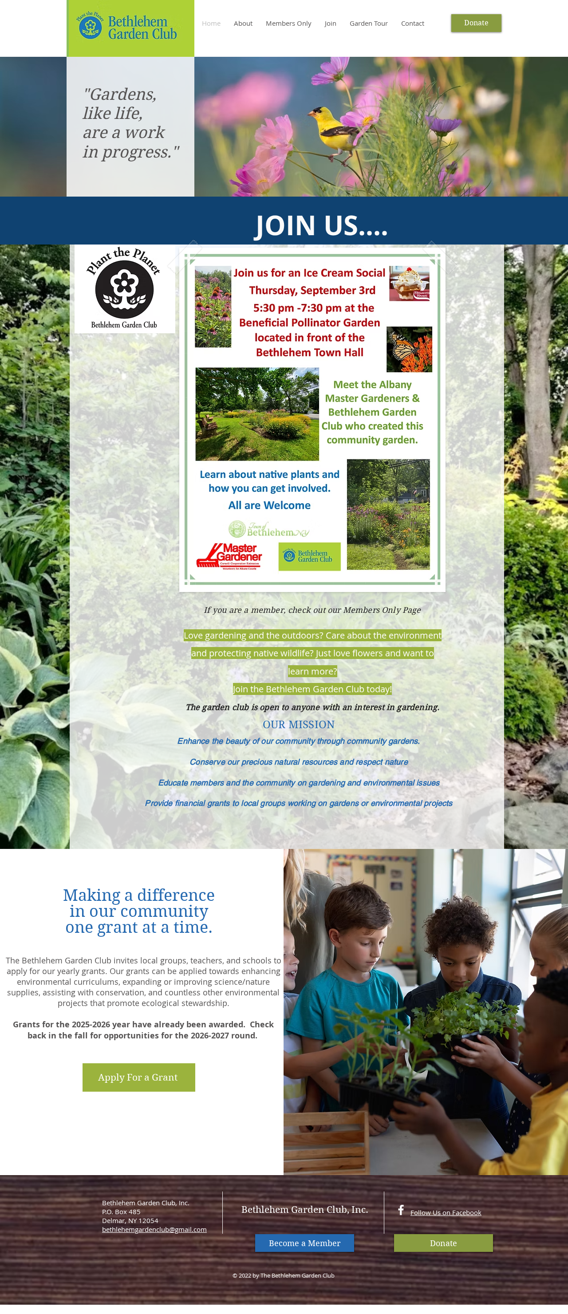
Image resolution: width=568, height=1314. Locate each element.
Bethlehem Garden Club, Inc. (304, 1209)
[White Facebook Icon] (401, 1210)
